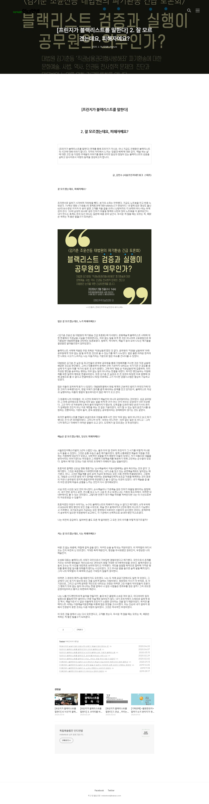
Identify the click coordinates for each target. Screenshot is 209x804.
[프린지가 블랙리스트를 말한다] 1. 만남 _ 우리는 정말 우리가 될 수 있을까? (87, 659)
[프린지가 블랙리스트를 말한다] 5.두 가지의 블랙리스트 (80, 649)
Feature (62, 641)
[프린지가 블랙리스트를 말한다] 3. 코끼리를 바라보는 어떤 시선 (83, 656)
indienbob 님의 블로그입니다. (72, 734)
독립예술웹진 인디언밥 (71, 730)
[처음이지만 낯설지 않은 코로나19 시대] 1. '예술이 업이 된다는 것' (84, 646)
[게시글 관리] (70, 630)
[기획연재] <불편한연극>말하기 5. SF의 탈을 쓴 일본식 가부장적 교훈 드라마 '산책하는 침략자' (95, 665)
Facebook (99, 790)
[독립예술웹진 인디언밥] (98, 10)
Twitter (111, 790)
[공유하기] (66, 630)
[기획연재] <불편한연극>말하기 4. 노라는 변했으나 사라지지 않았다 (85, 668)
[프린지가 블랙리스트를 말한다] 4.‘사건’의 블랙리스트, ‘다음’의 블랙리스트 (87, 652)
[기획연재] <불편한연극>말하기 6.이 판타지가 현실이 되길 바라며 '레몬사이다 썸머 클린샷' (93, 662)
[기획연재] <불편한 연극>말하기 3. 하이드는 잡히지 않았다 (81, 671)
